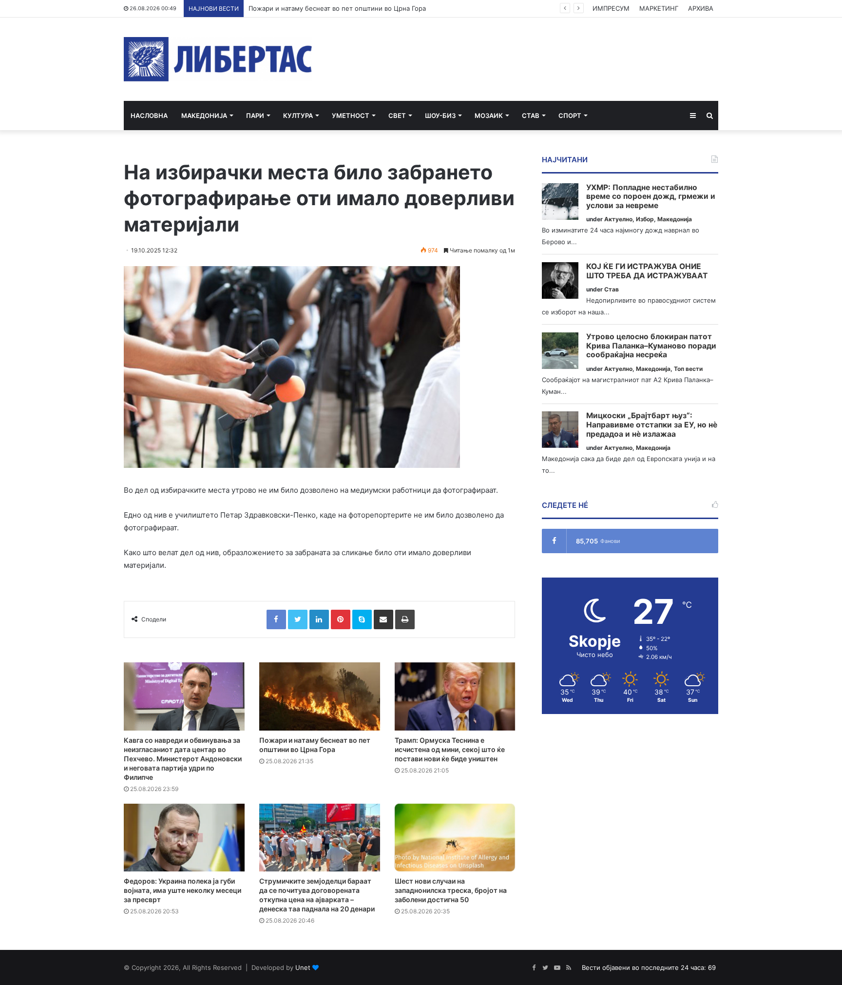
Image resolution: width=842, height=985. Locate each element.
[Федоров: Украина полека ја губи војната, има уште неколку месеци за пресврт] (184, 838)
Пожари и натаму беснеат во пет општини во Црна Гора (337, 8)
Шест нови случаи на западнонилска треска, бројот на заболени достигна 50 (451, 890)
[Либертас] (218, 59)
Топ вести (688, 368)
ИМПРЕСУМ (611, 8)
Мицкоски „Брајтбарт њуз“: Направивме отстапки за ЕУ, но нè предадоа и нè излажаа (651, 424)
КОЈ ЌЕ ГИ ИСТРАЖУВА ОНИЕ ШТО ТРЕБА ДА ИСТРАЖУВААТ (647, 271)
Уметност (350, 115)
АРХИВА (700, 8)
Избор (645, 219)
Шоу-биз (440, 115)
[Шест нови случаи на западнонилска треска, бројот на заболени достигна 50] (455, 838)
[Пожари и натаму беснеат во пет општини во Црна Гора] (319, 696)
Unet (302, 967)
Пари (255, 115)
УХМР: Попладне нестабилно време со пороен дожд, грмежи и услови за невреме (650, 196)
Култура (298, 115)
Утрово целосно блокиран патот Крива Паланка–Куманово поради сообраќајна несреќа (651, 345)
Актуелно (618, 219)
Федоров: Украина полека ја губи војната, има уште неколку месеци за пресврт (182, 890)
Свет (397, 115)
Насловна (149, 115)
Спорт (569, 115)
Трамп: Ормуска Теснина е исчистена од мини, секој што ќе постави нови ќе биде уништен (450, 749)
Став (530, 115)
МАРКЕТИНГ (658, 8)
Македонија (204, 115)
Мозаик (489, 115)
